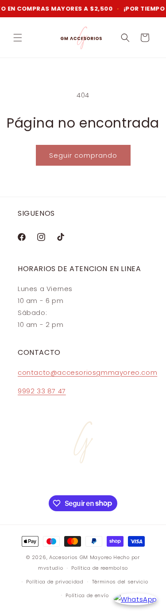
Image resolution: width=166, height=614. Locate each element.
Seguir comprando (83, 155)
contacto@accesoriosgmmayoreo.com (87, 372)
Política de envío (87, 595)
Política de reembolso (99, 567)
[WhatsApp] (135, 599)
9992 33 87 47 (42, 391)
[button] (17, 37)
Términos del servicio (120, 581)
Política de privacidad (54, 581)
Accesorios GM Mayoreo (80, 557)
